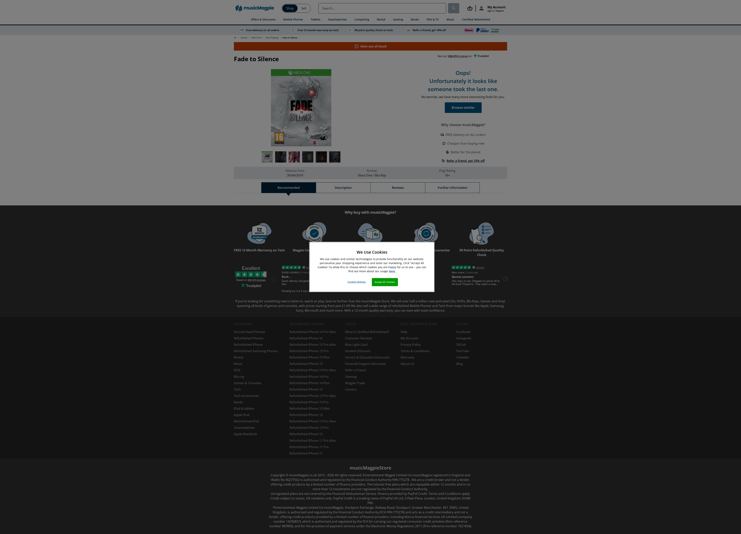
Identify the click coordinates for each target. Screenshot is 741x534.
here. (392, 271)
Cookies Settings (357, 282)
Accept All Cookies (385, 282)
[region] (372, 267)
